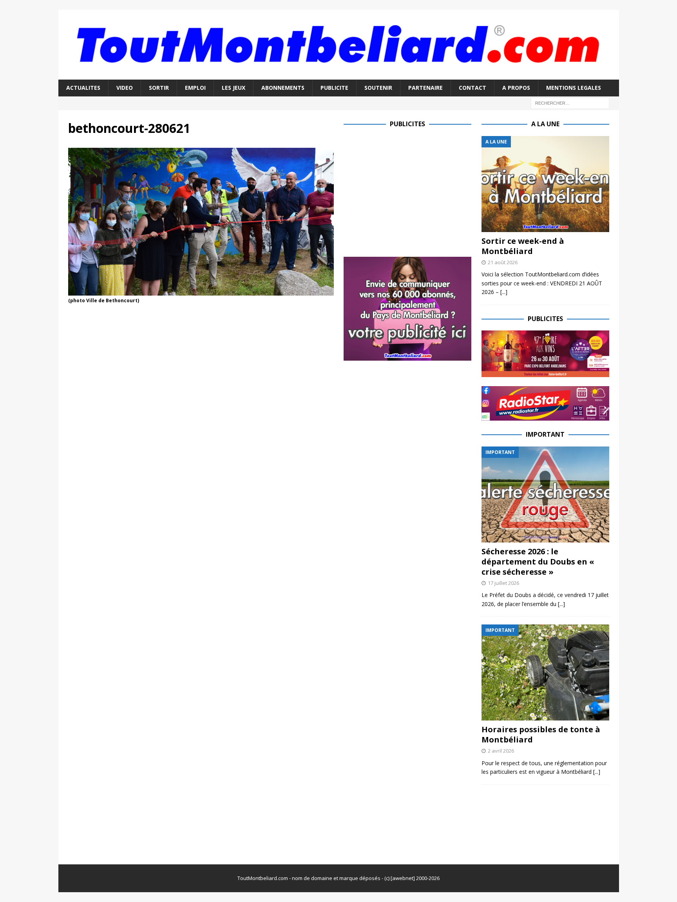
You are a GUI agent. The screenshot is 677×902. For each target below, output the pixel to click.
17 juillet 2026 (503, 582)
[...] (503, 292)
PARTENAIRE (425, 87)
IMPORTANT (545, 434)
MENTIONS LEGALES (573, 87)
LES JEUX (233, 87)
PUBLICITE (334, 87)
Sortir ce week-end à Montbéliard (523, 246)
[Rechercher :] (570, 102)
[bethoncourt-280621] (201, 291)
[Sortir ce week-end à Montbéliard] (545, 184)
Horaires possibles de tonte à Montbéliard (541, 734)
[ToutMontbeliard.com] (338, 75)
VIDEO (124, 87)
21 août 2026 (503, 262)
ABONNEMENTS (282, 87)
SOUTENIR (378, 87)
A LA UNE (545, 124)
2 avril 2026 (501, 750)
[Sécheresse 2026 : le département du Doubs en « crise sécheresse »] (545, 494)
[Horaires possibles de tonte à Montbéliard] (545, 672)
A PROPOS (516, 87)
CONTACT (472, 87)
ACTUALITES (83, 87)
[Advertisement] (409, 191)
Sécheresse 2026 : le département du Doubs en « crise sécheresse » (538, 561)
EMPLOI (195, 87)
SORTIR (159, 87)
